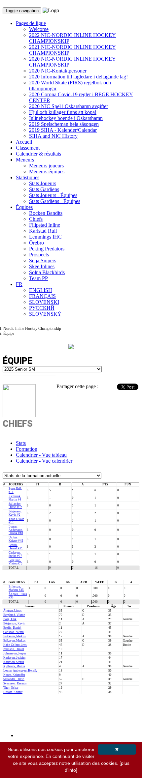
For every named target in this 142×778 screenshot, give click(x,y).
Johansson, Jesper (14, 653)
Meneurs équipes (46, 171)
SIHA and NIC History (53, 136)
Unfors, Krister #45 (16, 539)
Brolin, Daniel (12, 627)
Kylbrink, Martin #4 (15, 498)
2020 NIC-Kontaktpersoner (58, 70)
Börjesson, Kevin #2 (15, 513)
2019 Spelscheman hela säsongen (64, 124)
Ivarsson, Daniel (13, 649)
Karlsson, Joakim (14, 657)
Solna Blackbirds (47, 272)
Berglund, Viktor (14, 615)
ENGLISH (40, 290)
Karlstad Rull (43, 231)
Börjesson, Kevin (14, 623)
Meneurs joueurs (46, 165)
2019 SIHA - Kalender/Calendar (63, 130)
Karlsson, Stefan (13, 662)
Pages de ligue (31, 23)
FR (19, 284)
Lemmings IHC (45, 237)
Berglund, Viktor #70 (15, 562)
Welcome (39, 29)
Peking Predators (46, 248)
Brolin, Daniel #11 (16, 546)
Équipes (24, 207)
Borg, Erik (10, 619)
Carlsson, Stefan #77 (15, 554)
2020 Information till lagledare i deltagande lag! (78, 76)
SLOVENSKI (44, 302)
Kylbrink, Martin (14, 666)
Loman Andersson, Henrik (20, 670)
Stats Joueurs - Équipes (53, 195)
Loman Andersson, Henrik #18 (16, 530)
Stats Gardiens (44, 189)
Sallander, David (13, 679)
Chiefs (36, 219)
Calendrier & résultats (38, 154)
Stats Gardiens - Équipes (54, 201)
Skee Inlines (41, 266)
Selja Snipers (42, 260)
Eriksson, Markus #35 (16, 588)
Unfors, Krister (12, 692)
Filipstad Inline (44, 225)
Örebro (36, 242)
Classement (28, 148)
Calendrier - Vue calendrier (44, 461)
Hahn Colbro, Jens (15, 645)
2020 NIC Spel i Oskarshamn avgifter (68, 106)
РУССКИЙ (41, 308)
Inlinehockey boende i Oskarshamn (66, 118)
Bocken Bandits (45, 213)
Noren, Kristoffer (14, 675)
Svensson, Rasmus (15, 683)
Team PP (38, 278)
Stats (21, 443)
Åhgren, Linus (12, 610)
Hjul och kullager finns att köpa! (62, 112)
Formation (26, 449)
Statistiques (27, 177)
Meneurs (25, 159)
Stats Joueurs (42, 183)
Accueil (24, 142)
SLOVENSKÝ (45, 314)
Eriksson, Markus (14, 636)
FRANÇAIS (42, 296)
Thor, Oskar (10, 687)
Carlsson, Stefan (13, 632)
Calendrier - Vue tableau (41, 455)
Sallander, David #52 (15, 505)
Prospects (39, 254)
